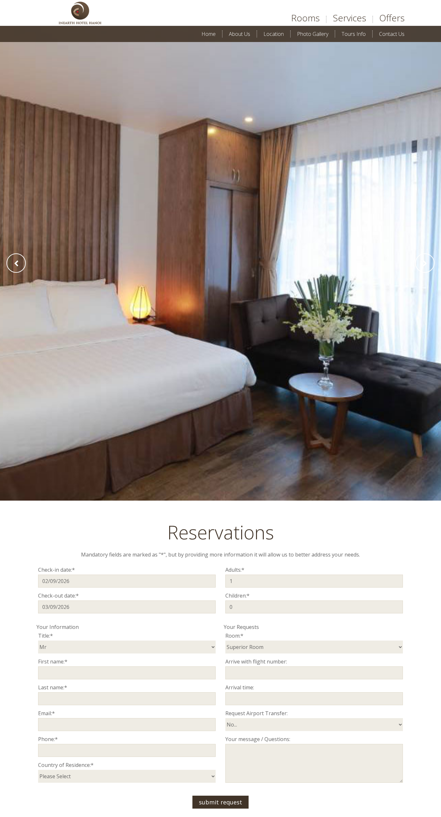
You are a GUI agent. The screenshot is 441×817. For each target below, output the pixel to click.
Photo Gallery (312, 33)
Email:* (46, 713)
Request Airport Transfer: (256, 713)
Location (273, 33)
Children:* (237, 595)
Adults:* (234, 569)
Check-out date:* (58, 595)
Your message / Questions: (257, 739)
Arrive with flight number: (256, 661)
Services (349, 18)
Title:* (45, 635)
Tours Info (354, 33)
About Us (239, 33)
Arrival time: (239, 687)
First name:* (52, 661)
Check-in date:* (56, 569)
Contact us (392, 33)
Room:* (234, 635)
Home (208, 33)
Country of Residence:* (66, 765)
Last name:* (52, 687)
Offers (392, 18)
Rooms (305, 18)
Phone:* (48, 739)
